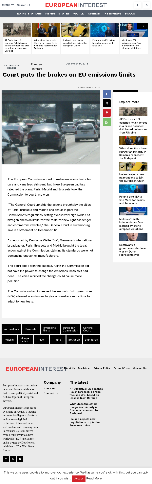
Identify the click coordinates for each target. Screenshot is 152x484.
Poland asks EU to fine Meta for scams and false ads (103, 43)
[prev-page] (8, 26)
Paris (58, 339)
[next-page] (142, 26)
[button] (24, 5)
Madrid (9, 339)
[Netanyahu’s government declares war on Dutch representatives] (133, 237)
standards (91, 339)
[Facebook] (137, 5)
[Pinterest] (107, 113)
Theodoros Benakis (13, 66)
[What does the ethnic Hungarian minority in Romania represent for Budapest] (46, 30)
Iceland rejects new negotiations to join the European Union (75, 43)
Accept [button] (78, 478)
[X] (146, 5)
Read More (94, 478)
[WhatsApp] (107, 122)
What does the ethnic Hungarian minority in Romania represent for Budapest (45, 44)
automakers (11, 329)
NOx (41, 339)
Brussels (31, 329)
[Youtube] (20, 459)
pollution (74, 339)
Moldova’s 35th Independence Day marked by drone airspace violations (131, 44)
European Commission (70, 329)
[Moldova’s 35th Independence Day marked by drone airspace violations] (134, 30)
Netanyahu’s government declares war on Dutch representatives (132, 249)
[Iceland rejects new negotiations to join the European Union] (75, 30)
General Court (88, 329)
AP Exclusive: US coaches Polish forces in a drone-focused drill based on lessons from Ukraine (17, 45)
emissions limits (49, 329)
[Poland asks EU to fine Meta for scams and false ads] (104, 30)
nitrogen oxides (25, 339)
